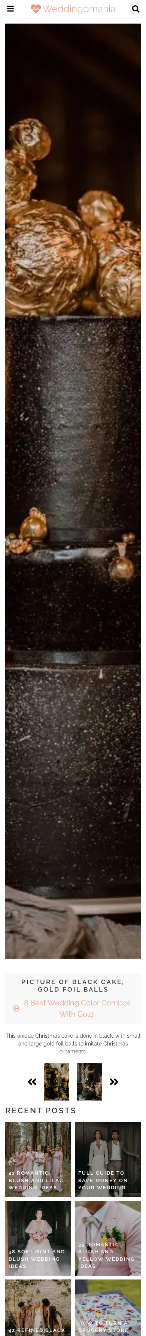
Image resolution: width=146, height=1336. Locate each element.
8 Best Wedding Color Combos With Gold (76, 1008)
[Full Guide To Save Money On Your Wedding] (108, 1159)
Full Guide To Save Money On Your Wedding (103, 1180)
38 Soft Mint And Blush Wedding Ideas (37, 1259)
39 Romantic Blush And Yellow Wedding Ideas (106, 1255)
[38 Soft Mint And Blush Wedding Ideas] (38, 1238)
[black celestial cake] (89, 1082)
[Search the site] (136, 9)
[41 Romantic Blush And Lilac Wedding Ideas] (38, 1159)
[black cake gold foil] (56, 1082)
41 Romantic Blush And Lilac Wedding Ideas (36, 1180)
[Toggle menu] (10, 9)
